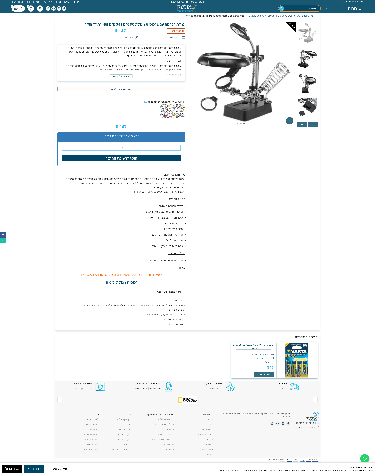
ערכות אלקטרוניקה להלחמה (117, 305)
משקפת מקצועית (124, 434)
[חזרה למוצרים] (177, 17)
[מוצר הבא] (174, 17)
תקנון (211, 424)
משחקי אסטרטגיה (91, 449)
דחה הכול (34, 468)
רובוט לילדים (168, 444)
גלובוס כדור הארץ (92, 419)
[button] (302, 124)
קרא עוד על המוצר (121, 76)
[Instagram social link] (59, 8)
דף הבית (314, 15)
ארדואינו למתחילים (166, 434)
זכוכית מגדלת (125, 444)
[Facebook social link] (64, 8)
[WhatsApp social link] (48, 8)
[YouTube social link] (53, 8)
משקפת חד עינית (124, 439)
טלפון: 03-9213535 (307, 427)
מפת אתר (209, 454)
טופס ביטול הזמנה (205, 434)
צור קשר (209, 439)
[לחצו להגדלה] (289, 120)
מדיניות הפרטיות (226, 470)
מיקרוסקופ (169, 449)
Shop (305, 15)
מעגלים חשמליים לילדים (164, 424)
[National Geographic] (187, 400)
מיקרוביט (170, 429)
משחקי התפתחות (92, 439)
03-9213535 (155, 388)
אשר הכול (12, 468)
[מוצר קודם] (181, 17)
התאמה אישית (58, 468)
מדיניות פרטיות (207, 429)
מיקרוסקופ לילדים (124, 419)
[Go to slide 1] (244, 123)
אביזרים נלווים (174, 309)
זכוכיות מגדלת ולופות (256, 15)
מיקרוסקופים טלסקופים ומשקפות (284, 15)
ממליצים (209, 444)
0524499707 (177, 1)
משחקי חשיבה (93, 444)
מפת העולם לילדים (91, 434)
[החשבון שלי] (40, 8)
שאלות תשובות (207, 449)
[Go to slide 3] (238, 123)
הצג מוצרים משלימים (121, 89)
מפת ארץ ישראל (92, 424)
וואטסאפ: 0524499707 (306, 423)
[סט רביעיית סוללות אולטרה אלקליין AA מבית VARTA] (297, 360)
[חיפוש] (281, 8)
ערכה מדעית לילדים (166, 419)
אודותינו (210, 419)
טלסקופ (128, 424)
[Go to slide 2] (241, 123)
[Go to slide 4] (235, 123)
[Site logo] (187, 8)
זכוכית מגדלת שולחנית (121, 449)
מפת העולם (94, 429)
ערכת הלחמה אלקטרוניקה (163, 439)
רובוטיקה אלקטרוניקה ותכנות (92, 305)
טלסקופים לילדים (124, 429)
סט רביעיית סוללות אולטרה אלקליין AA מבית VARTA (253, 347)
